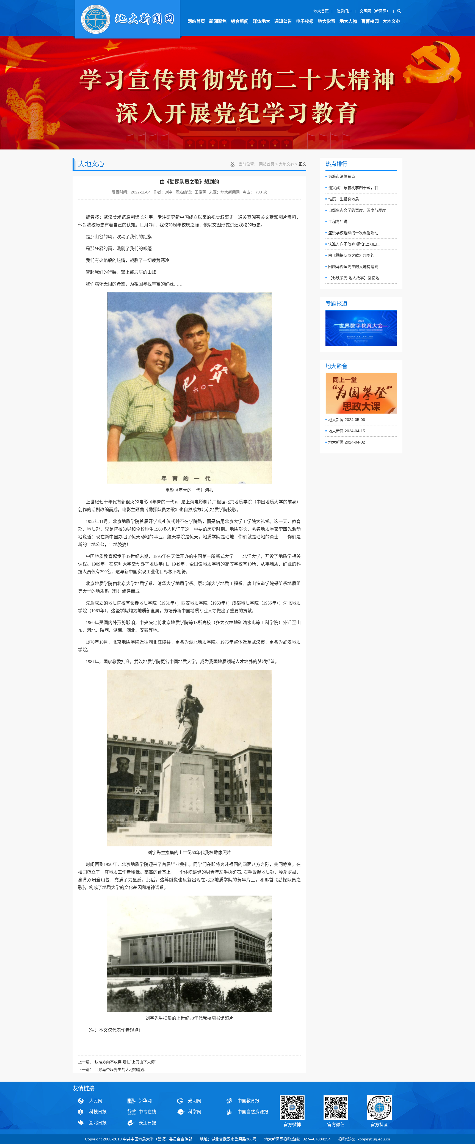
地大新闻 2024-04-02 (346, 442)
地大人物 (348, 21)
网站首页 (196, 21)
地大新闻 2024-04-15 (346, 431)
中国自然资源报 (253, 1111)
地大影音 (326, 21)
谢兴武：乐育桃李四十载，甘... (355, 187)
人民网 (95, 1100)
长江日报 (147, 1122)
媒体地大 (261, 21)
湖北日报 (98, 1122)
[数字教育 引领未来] (361, 328)
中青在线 (147, 1111)
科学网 (194, 1111)
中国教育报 (248, 1100)
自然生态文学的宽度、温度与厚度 (357, 210)
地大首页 (321, 11)
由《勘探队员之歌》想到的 (351, 255)
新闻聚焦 (218, 21)
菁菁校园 (370, 21)
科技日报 (98, 1111)
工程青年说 (337, 221)
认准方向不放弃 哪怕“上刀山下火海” (125, 1062)
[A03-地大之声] (128, 20)
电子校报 (305, 21)
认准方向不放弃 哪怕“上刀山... (354, 244)
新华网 (145, 1100)
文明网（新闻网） (375, 11)
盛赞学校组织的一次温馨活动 (353, 233)
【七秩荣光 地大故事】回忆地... (355, 278)
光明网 (194, 1100)
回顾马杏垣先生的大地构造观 (353, 266)
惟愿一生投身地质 (343, 199)
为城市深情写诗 (341, 176)
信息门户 (344, 11)
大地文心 (391, 21)
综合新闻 (239, 21)
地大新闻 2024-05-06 (346, 419)
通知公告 (283, 21)
